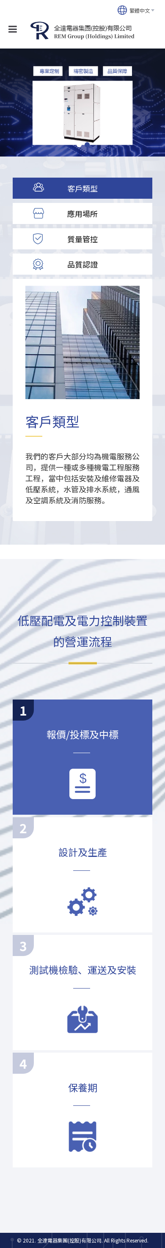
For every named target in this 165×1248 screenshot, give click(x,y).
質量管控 (82, 238)
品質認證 (82, 264)
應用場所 (82, 213)
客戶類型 (82, 188)
